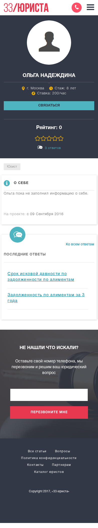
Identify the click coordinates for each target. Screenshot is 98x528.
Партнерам (61, 465)
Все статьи (37, 451)
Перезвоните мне (49, 412)
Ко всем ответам (80, 244)
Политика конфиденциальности (49, 458)
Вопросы (62, 451)
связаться (49, 105)
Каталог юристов (49, 472)
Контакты (35, 465)
